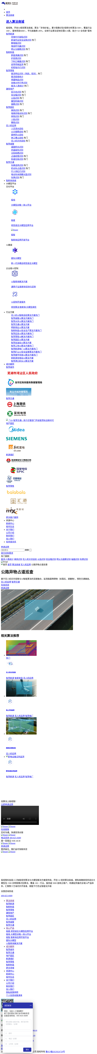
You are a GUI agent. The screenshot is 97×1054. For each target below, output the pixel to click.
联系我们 (10, 536)
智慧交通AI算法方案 (20, 324)
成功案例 (10, 946)
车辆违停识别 (17, 165)
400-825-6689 (15, 838)
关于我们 (10, 980)
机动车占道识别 (18, 168)
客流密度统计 (17, 77)
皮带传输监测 (17, 64)
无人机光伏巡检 (18, 141)
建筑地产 (10, 89)
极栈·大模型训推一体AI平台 (18, 934)
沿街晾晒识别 (17, 153)
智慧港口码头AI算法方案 (22, 361)
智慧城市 (10, 367)
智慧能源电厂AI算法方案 (24, 349)
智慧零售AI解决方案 (22, 337)
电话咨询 (5, 838)
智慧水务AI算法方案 (22, 321)
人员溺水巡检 (17, 129)
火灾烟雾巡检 (17, 132)
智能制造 (10, 52)
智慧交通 (10, 162)
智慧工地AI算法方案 (22, 346)
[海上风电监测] (21, 696)
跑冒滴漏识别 (17, 55)
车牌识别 (15, 177)
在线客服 (5, 829)
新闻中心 (10, 523)
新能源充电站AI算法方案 (22, 358)
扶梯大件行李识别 (19, 83)
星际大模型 (11, 940)
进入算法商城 (15, 21)
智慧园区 (10, 107)
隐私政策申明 (12, 992)
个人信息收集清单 (14, 995)
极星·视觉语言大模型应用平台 (19, 931)
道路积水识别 (17, 147)
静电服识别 (16, 43)
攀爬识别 (15, 122)
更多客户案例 (12, 517)
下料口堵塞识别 (18, 61)
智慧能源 (10, 34)
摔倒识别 (15, 116)
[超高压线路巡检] (21, 734)
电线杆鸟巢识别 (18, 46)
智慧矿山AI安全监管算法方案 (26, 352)
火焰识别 (15, 98)
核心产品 (10, 928)
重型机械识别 (17, 101)
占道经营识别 (17, 156)
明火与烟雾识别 (18, 49)
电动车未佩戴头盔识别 (21, 174)
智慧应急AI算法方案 (22, 333)
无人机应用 (11, 125)
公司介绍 (10, 533)
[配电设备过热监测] (15, 757)
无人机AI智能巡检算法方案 (25, 315)
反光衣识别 (16, 92)
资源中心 (10, 971)
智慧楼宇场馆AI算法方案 (24, 355)
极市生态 (10, 526)
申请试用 (5, 846)
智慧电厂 (29, 716)
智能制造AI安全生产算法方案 (26, 330)
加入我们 (10, 539)
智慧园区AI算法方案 (20, 340)
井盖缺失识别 (17, 150)
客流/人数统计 (17, 86)
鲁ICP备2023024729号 (55, 1052)
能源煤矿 (10, 455)
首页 (10, 565)
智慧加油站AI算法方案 (21, 343)
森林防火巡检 (17, 135)
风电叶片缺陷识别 (19, 37)
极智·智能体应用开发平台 (17, 937)
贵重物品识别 (17, 80)
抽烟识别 (75, 559)
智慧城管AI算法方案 (22, 318)
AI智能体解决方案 (14, 943)
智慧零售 (10, 71)
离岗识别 (15, 110)
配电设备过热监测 (11, 771)
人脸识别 (15, 119)
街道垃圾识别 (17, 159)
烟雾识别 (15, 104)
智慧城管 (10, 144)
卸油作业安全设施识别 (21, 40)
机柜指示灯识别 (18, 67)
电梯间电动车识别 (19, 113)
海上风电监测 (10, 710)
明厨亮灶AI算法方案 (20, 327)
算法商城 (16, 565)
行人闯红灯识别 (18, 171)
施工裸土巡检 (17, 138)
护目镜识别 (16, 58)
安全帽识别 (16, 95)
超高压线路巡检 (11, 748)
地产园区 (10, 423)
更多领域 (10, 968)
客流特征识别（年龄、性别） (24, 74)
